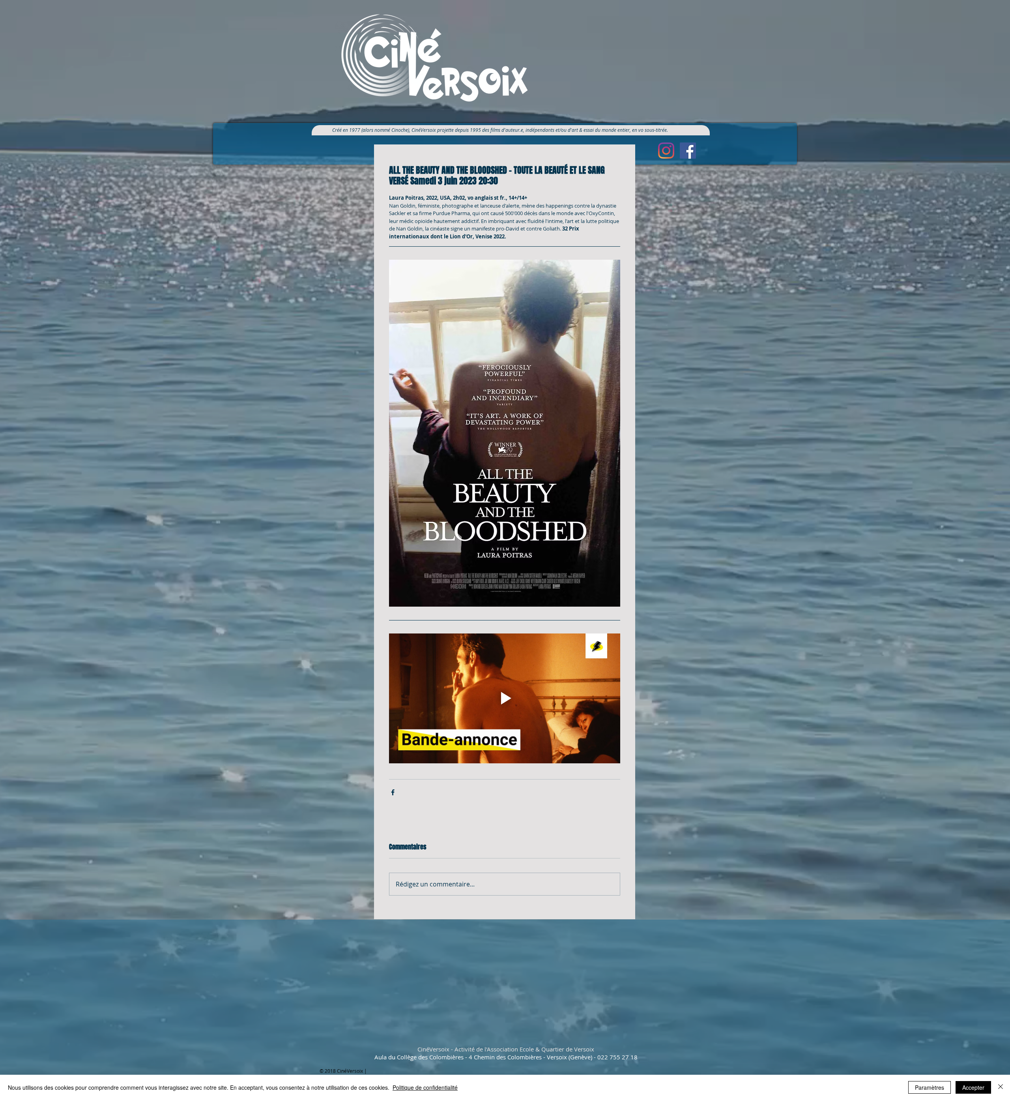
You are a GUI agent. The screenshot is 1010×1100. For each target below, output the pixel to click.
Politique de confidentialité (425, 1087)
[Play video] (504, 698)
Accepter (973, 1087)
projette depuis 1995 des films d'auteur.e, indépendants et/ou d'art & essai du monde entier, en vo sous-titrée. (555, 130)
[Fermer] (1000, 1087)
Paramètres (929, 1087)
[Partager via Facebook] (393, 792)
